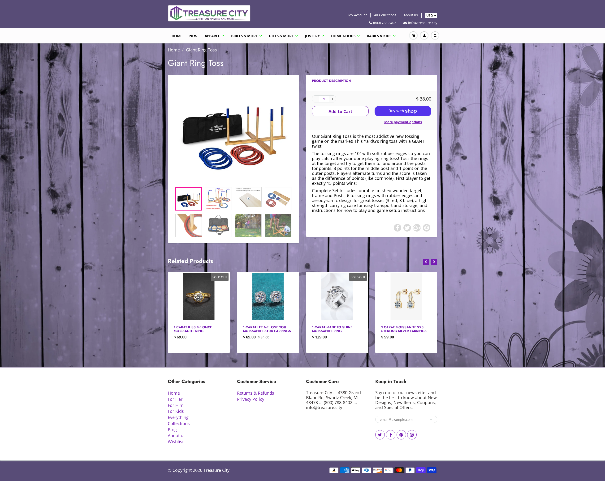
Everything (178, 417)
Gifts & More (281, 36)
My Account (357, 15)
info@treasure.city (422, 23)
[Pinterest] (401, 434)
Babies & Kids (379, 36)
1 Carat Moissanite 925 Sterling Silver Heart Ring (405, 329)
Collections (179, 423)
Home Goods (343, 36)
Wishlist (176, 441)
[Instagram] (412, 434)
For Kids (176, 411)
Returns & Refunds (255, 393)
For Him (176, 405)
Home (177, 36)
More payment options (403, 122)
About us (411, 15)
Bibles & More (244, 36)
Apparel (212, 36)
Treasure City (216, 470)
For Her (175, 399)
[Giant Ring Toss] (233, 132)
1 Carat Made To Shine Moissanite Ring (263, 329)
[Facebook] (390, 434)
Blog (172, 429)
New (193, 36)
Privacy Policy (250, 399)
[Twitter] (380, 434)
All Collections (385, 15)
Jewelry (312, 36)
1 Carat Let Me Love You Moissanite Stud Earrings (198, 329)
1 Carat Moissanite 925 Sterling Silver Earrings (334, 329)
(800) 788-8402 (384, 23)
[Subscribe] (431, 419)
